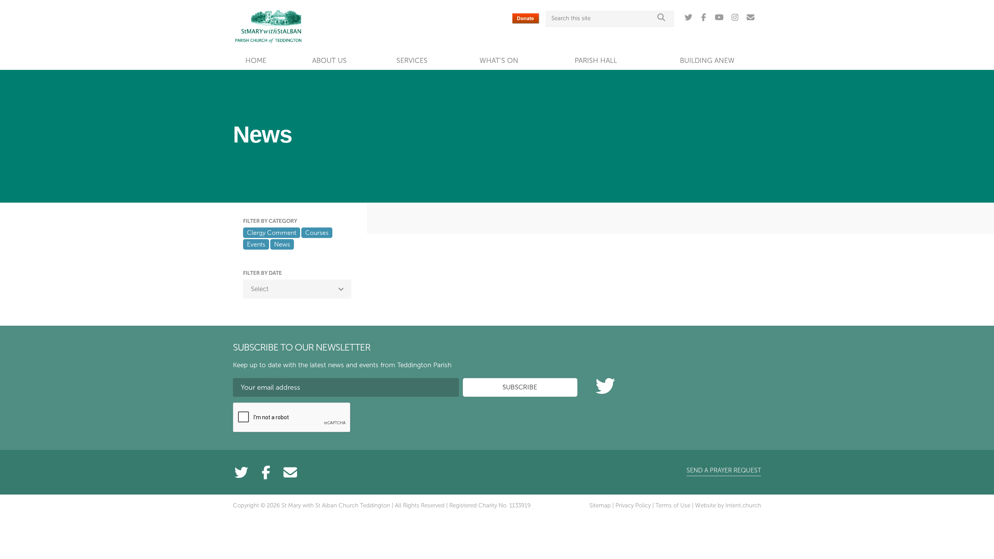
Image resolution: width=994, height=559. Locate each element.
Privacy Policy (633, 505)
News (282, 244)
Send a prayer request (723, 470)
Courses (316, 232)
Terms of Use (672, 505)
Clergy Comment (271, 232)
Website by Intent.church (728, 505)
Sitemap (600, 505)
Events (256, 244)
